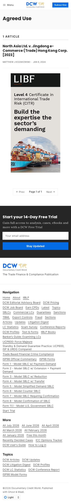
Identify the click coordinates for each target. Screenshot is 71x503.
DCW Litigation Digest (17, 464)
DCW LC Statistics (14, 469)
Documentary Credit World (26, 488)
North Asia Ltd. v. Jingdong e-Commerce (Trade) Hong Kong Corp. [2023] (35, 50)
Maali (21, 491)
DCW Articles (11, 459)
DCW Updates (31, 459)
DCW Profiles (41, 464)
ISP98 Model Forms (15, 474)
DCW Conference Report (44, 469)
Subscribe (60, 4)
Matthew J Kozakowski (16, 62)
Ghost (11, 491)
